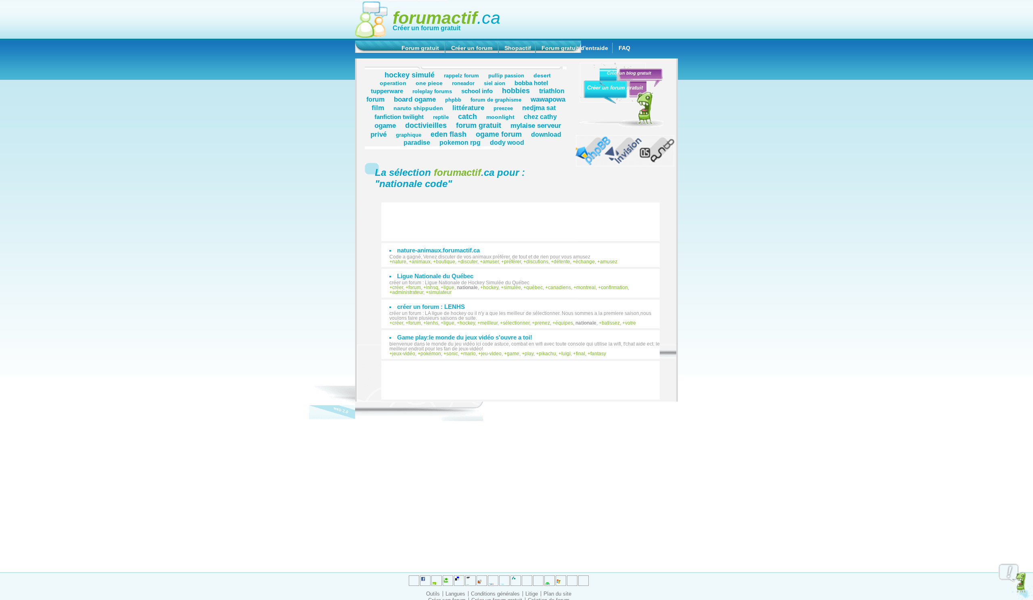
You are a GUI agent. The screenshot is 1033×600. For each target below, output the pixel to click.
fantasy (598, 353)
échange (585, 261)
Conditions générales (495, 594)
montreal (586, 287)
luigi (566, 353)
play (529, 353)
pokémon (430, 353)
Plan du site (557, 594)
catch (467, 116)
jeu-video (491, 353)
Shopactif (517, 48)
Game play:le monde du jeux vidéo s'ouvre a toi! (464, 337)
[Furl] (561, 580)
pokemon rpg (460, 142)
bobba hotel (531, 82)
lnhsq (432, 287)
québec (534, 287)
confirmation (614, 287)
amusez (608, 261)
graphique (408, 135)
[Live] (482, 580)
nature (399, 261)
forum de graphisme (495, 100)
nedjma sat (539, 107)
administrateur (407, 292)
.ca (446, 17)
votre (630, 323)
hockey (490, 287)
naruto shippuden (418, 108)
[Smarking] (583, 580)
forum (414, 287)
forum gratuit (478, 125)
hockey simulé (410, 75)
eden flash (448, 134)
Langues (455, 594)
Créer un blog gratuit (629, 73)
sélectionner (516, 323)
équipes (564, 323)
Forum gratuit (420, 48)
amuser (491, 261)
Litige (531, 594)
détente (562, 261)
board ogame (415, 99)
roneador (463, 83)
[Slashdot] (504, 580)
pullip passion (506, 76)
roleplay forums (432, 91)
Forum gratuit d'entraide (575, 48)
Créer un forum (471, 48)
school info (477, 91)
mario (469, 353)
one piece (429, 83)
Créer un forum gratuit (426, 28)
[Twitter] (414, 580)
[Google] (470, 580)
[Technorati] (527, 580)
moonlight (500, 117)
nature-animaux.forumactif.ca (438, 250)
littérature (468, 108)
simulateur (440, 292)
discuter (468, 261)
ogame (385, 125)
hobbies (516, 90)
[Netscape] (515, 580)
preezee (503, 108)
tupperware (387, 91)
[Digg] (436, 580)
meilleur (489, 323)
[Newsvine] (549, 580)
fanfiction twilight (399, 116)
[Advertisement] (524, 218)
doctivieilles (426, 125)
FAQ (624, 48)
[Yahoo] (572, 580)
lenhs (432, 323)
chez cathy (540, 116)
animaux (421, 261)
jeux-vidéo (403, 353)
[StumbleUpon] (538, 580)
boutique (445, 261)
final (580, 353)
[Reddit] (448, 580)
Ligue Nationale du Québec (435, 276)
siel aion (494, 83)
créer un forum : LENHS (431, 306)
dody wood (507, 142)
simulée (512, 287)
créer (397, 287)
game (513, 353)
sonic (452, 353)
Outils (433, 594)
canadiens (559, 287)
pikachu (547, 353)
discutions (537, 261)
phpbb (453, 100)
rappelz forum (461, 76)
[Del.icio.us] (459, 580)
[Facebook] (493, 580)
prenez (542, 323)
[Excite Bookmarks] (425, 580)
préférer (512, 261)
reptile (441, 117)
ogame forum (499, 134)
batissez (611, 323)
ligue (448, 287)
